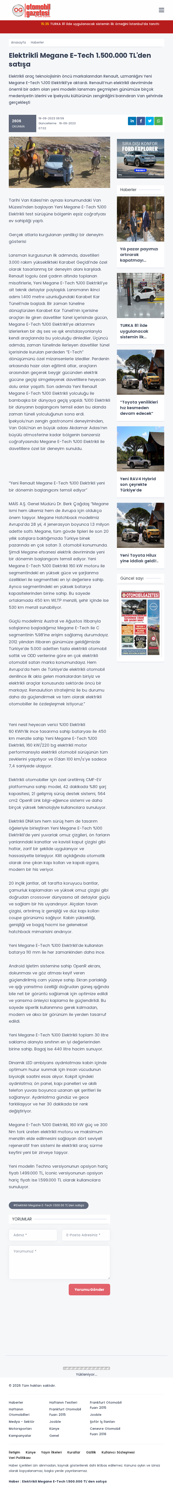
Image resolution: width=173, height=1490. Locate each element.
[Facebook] (139, 1387)
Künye (54, 1428)
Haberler (37, 42)
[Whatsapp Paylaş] (158, 121)
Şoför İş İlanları (102, 1421)
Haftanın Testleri (63, 1402)
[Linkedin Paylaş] (132, 121)
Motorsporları (20, 1428)
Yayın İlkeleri (51, 1452)
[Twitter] (132, 1387)
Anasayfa (18, 42)
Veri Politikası (20, 1457)
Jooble (55, 1421)
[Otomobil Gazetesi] (31, 10)
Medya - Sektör (21, 1421)
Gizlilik (91, 1452)
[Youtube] (152, 1387)
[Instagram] (146, 1387)
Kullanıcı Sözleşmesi (118, 1452)
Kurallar (73, 1452)
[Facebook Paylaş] (141, 121)
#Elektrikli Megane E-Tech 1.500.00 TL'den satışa (48, 1205)
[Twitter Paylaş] (150, 121)
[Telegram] (159, 1387)
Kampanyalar (20, 1435)
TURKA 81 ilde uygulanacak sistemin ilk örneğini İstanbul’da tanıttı (100, 24)
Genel (54, 1435)
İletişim (14, 1452)
